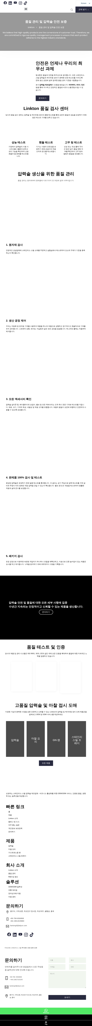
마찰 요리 (12, 849)
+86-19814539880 (17, 921)
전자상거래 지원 (14, 893)
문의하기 (11, 832)
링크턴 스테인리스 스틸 (13, 948)
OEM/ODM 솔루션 (15, 887)
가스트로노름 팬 (14, 853)
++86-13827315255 (16, 979)
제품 (10, 815)
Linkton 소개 (13, 818)
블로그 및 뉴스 (13, 822)
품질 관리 (12, 873)
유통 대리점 (12, 890)
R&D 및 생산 (13, 877)
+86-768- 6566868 (16, 977)
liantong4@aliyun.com (18, 925)
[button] (26, 9)
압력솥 (10, 846)
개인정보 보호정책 (15, 828)
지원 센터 (12, 897)
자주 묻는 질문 (13, 825)
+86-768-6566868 (17, 918)
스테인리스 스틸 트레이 (17, 856)
